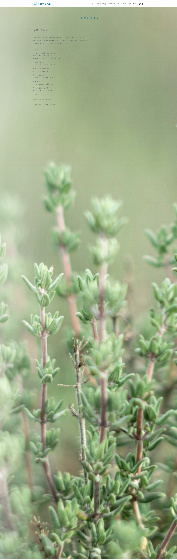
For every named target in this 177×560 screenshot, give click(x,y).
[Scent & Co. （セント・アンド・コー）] (42, 3)
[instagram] (140, 4)
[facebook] (142, 4)
